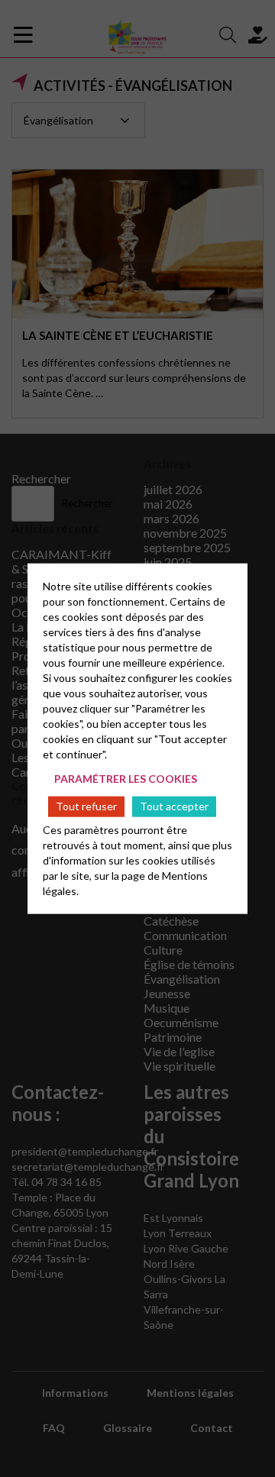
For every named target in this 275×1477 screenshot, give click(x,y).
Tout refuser (86, 806)
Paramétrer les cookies (125, 778)
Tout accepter (174, 806)
